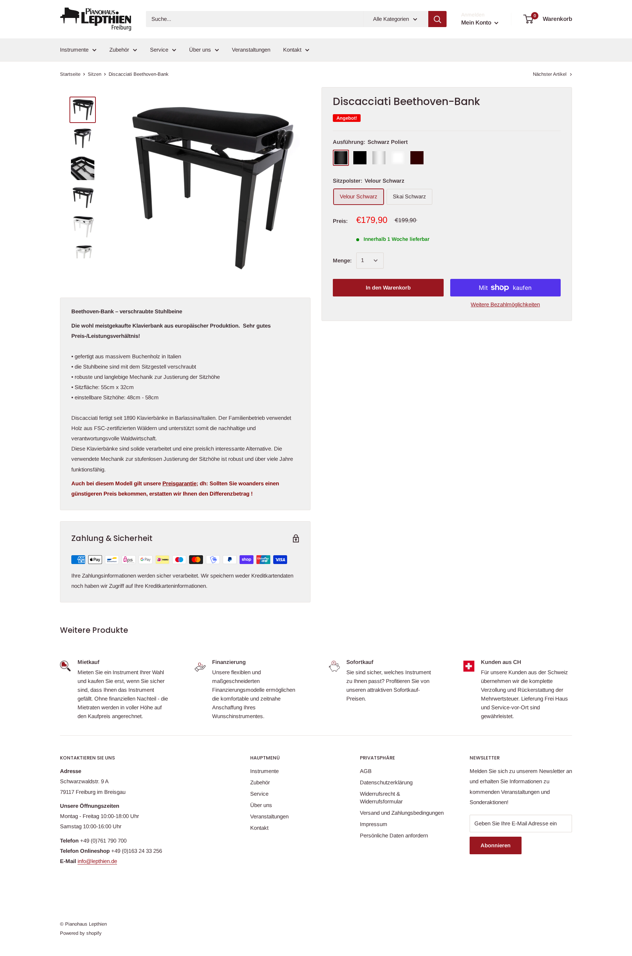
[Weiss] (398, 157)
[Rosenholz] (417, 157)
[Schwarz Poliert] (340, 157)
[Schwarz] (359, 157)
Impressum (373, 824)
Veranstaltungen (251, 49)
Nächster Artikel (550, 74)
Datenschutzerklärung (386, 782)
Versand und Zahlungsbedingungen (402, 813)
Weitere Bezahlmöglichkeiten (505, 304)
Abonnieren (496, 845)
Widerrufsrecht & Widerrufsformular (381, 797)
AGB (366, 771)
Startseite (70, 74)
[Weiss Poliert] (378, 157)
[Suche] (437, 19)
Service (159, 49)
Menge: (342, 260)
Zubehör (119, 49)
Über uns (200, 49)
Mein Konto (477, 22)
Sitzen (94, 74)
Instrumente (74, 49)
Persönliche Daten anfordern (394, 835)
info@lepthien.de (97, 861)
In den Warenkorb (388, 287)
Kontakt (292, 49)
